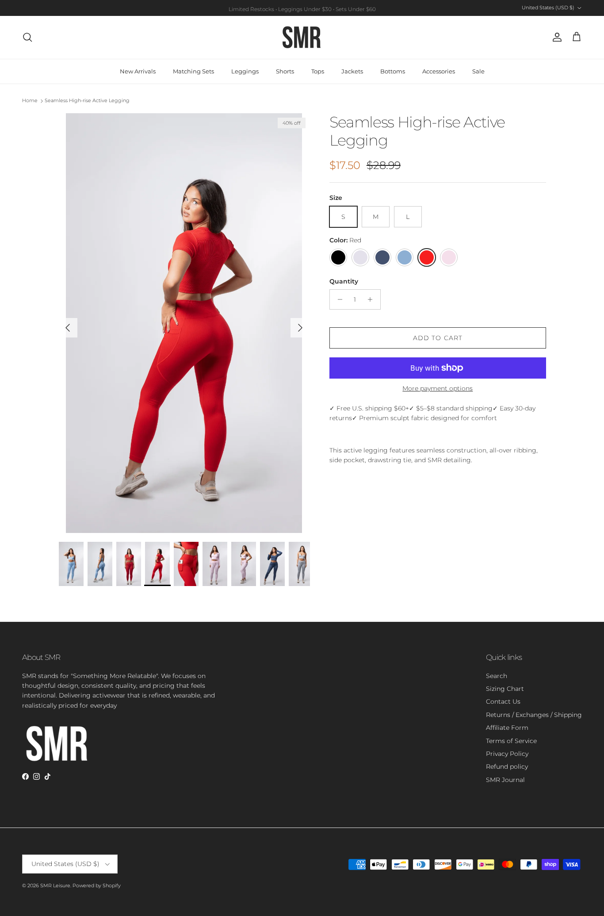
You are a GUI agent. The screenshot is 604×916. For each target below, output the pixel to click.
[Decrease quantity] (337, 299)
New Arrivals (138, 71)
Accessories (438, 71)
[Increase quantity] (372, 299)
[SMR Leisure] (302, 37)
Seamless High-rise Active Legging (87, 101)
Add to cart (438, 338)
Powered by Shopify (97, 885)
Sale (478, 71)
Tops (317, 71)
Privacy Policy (507, 754)
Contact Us (503, 701)
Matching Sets (193, 71)
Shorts (285, 71)
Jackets (352, 71)
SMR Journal (505, 780)
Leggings (245, 71)
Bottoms (392, 71)
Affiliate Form (507, 728)
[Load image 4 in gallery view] (184, 323)
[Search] (27, 37)
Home (30, 101)
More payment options (437, 388)
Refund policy (507, 766)
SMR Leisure (55, 885)
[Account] (555, 37)
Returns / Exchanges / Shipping (534, 715)
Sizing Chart (505, 689)
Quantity (343, 281)
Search (496, 676)
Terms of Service (511, 741)
